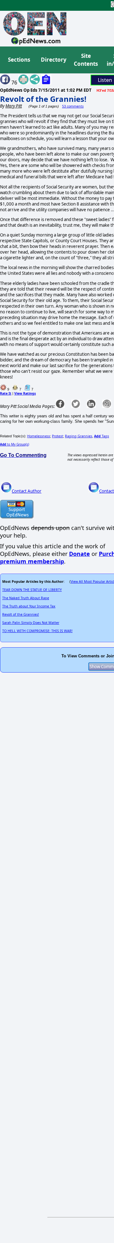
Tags (101, 436)
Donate (79, 553)
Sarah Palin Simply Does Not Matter (30, 622)
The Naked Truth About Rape (25, 598)
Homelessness (38, 436)
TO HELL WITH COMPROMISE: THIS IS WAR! (37, 631)
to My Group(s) (14, 444)
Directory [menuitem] (53, 59)
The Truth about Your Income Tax (28, 606)
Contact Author (26, 491)
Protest (57, 436)
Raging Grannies (78, 436)
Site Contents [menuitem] (86, 60)
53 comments (73, 106)
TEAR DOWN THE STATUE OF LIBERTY (32, 590)
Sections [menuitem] (19, 59)
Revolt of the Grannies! (43, 99)
